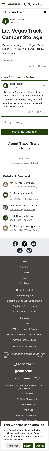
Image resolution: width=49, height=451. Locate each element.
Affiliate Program (24, 295)
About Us (24, 267)
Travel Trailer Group (13, 12)
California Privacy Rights (27, 399)
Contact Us (24, 272)
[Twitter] (24, 243)
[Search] (24, 4)
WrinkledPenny (31, 230)
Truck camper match (21, 193)
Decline (28, 446)
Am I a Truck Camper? (22, 182)
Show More (10, 53)
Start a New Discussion (24, 131)
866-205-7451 (26, 364)
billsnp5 (13, 19)
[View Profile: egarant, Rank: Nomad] (5, 218)
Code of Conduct (24, 290)
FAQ (24, 278)
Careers (26, 379)
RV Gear (25, 323)
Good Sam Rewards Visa (24, 306)
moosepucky (30, 186)
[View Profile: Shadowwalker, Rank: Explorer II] (5, 195)
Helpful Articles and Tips (24, 346)
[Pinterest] (29, 250)
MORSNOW (29, 209)
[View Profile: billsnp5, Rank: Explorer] (5, 21)
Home (24, 261)
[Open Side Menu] (4, 4)
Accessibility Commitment (27, 415)
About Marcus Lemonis (24, 311)
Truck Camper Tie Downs (23, 216)
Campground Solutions (24, 340)
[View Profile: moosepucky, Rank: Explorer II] (5, 184)
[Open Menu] (45, 12)
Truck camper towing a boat (25, 226)
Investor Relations (27, 404)
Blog (17, 379)
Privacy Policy (27, 394)
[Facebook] (15, 243)
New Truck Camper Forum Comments (24, 205)
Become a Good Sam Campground (24, 301)
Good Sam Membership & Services (24, 334)
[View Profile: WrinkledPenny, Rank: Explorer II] (5, 228)
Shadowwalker (31, 199)
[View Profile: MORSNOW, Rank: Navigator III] (5, 207)
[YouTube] (33, 243)
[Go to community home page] (14, 4)
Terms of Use (27, 410)
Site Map (24, 283)
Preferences (13, 446)
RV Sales (24, 318)
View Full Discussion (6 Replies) (19, 77)
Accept (40, 446)
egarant (28, 220)
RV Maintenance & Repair (24, 329)
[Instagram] (20, 250)
